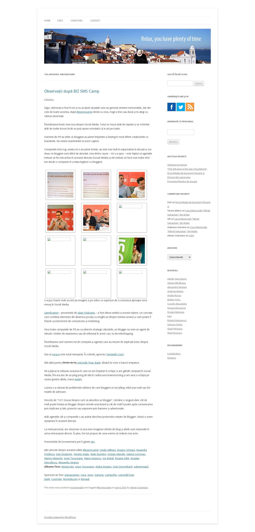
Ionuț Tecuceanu (73, 458)
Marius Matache (53, 458)
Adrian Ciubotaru (139, 487)
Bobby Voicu (173, 299)
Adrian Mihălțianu (176, 283)
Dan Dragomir (64, 454)
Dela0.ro (171, 357)
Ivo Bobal (108, 458)
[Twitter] (181, 107)
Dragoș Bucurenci (176, 307)
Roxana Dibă (122, 458)
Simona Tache (174, 324)
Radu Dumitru (98, 454)
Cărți (60, 20)
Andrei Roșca (174, 295)
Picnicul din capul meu (178, 177)
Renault (85, 479)
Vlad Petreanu (174, 328)
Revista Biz (67, 466)
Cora (83, 475)
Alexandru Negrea (68, 462)
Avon (90, 475)
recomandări (77, 487)
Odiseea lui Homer (177, 164)
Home (47, 20)
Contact (95, 20)
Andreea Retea (175, 291)
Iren (169, 316)
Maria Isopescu (92, 458)
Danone (99, 475)
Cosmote (56, 479)
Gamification (51, 312)
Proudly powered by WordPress (60, 517)
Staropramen (72, 475)
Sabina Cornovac (135, 454)
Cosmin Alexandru (177, 303)
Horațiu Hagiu (81, 454)
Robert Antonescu (176, 320)
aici (93, 441)
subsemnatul (141, 466)
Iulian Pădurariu (86, 312)
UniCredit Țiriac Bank (88, 362)
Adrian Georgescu (176, 278)
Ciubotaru (77, 20)
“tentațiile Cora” (115, 354)
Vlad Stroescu (174, 332)
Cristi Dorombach (123, 466)
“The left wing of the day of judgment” (187, 169)
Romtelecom (70, 479)
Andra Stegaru (103, 466)
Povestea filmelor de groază (182, 181)
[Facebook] (171, 107)
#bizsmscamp (84, 112)
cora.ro (56, 354)
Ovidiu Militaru (108, 450)
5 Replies (49, 99)
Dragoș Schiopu (125, 450)
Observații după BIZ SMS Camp (71, 91)
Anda (77, 379)
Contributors (174, 353)
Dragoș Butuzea (175, 312)
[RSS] (190, 107)
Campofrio (111, 475)
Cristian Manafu (116, 454)
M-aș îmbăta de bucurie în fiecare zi (186, 173)
